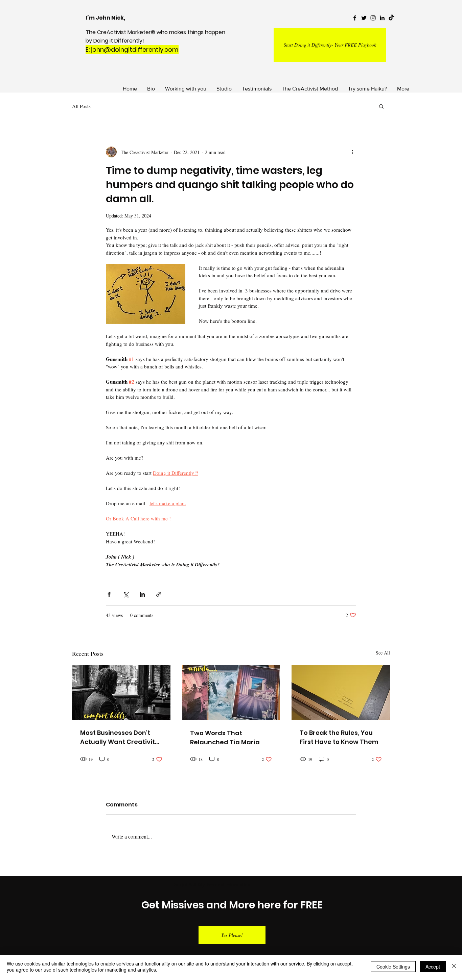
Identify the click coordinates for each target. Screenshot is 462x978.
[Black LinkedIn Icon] (382, 18)
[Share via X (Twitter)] (125, 594)
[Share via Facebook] (109, 594)
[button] (381, 106)
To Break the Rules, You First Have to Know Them (339, 737)
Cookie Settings (393, 966)
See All (383, 652)
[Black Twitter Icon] (364, 18)
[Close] (454, 966)
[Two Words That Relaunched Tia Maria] (231, 692)
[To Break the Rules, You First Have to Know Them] (341, 692)
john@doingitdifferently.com (135, 49)
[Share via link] (159, 594)
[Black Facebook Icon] (354, 18)
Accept (432, 966)
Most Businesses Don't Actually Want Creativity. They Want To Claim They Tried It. (121, 737)
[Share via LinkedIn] (142, 594)
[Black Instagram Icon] (373, 18)
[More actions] (352, 152)
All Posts (81, 106)
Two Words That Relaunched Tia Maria (225, 737)
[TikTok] (391, 18)
